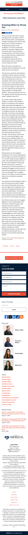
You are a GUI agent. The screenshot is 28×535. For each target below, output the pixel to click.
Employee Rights (6, 381)
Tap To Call (14, 4)
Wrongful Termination (8, 386)
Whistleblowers (6, 395)
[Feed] (21, 317)
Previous (5, 246)
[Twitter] (10, 317)
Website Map (14, 500)
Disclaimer (14, 494)
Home (7, 9)
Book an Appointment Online (14, 258)
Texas (8, 238)
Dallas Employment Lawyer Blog (14, 13)
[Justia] (18, 317)
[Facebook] (6, 317)
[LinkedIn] (14, 317)
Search (14, 309)
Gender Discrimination (8, 402)
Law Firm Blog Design (14, 533)
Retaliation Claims (7, 384)
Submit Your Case (14, 505)
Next (18, 246)
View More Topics (7, 404)
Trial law (12, 238)
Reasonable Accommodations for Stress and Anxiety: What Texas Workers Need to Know (14, 427)
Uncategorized (20, 238)
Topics (21, 9)
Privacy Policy (14, 497)
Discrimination (6, 377)
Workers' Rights (6, 379)
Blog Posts (14, 502)
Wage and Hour (6, 391)
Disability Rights (6, 388)
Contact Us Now (14, 294)
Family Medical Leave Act (9, 400)
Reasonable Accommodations (10, 397)
